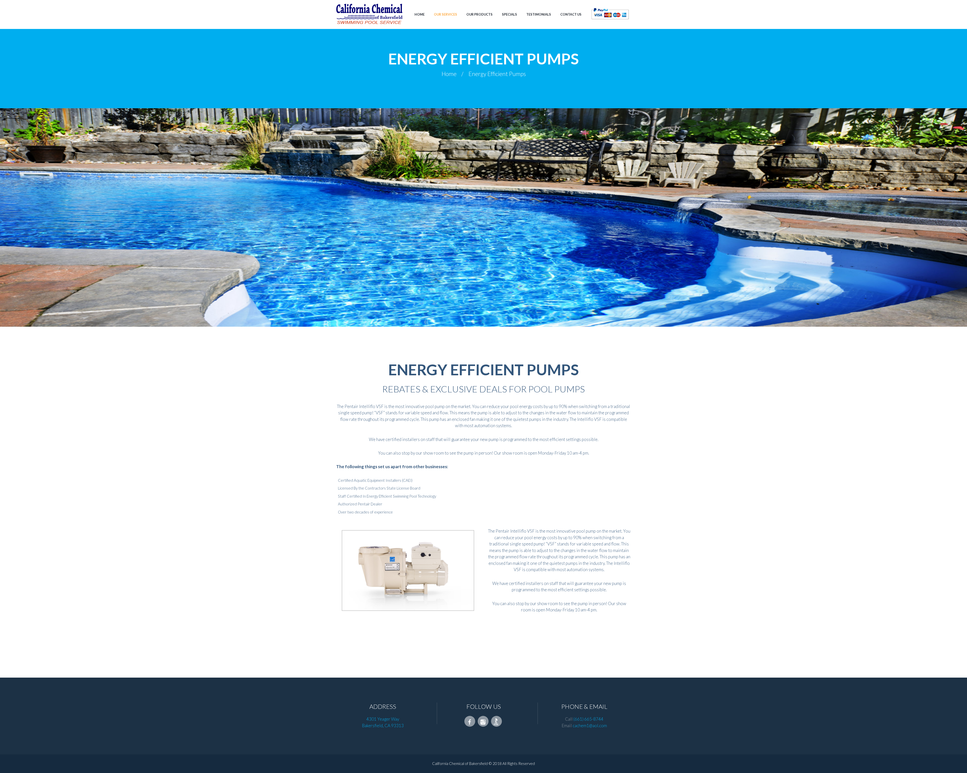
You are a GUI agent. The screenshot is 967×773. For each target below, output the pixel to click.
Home (449, 74)
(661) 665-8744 (588, 719)
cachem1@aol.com (590, 725)
